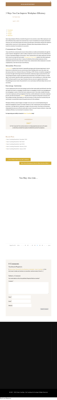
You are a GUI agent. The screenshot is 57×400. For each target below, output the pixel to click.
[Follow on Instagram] (27, 130)
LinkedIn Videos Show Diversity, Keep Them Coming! (25, 210)
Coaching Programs (10, 376)
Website (10, 305)
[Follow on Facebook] (24, 130)
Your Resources (9, 371)
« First (18, 245)
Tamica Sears (17, 17)
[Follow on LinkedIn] (33, 130)
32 (39, 245)
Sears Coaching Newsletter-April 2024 (15, 144)
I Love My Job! (12, 229)
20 (27, 245)
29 (32, 245)
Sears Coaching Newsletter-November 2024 (17, 139)
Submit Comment (44, 309)
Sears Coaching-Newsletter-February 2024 (17, 146)
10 (25, 245)
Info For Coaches (9, 373)
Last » (49, 245)
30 (34, 245)
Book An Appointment (28, 4)
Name (10, 297)
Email (10, 301)
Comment (11, 281)
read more (10, 200)
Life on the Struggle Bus (15, 191)
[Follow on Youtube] (30, 130)
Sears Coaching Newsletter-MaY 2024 (15, 141)
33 (42, 245)
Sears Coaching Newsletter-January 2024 (16, 148)
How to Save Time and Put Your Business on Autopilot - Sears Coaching (26, 269)
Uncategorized (17, 194)
